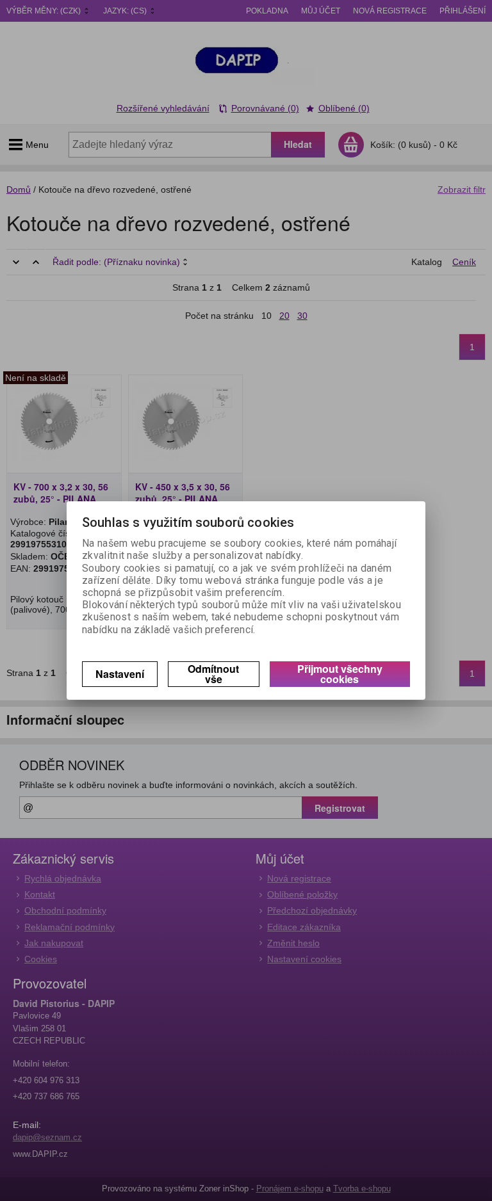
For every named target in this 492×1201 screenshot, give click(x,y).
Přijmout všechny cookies (339, 673)
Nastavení (119, 673)
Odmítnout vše (213, 673)
